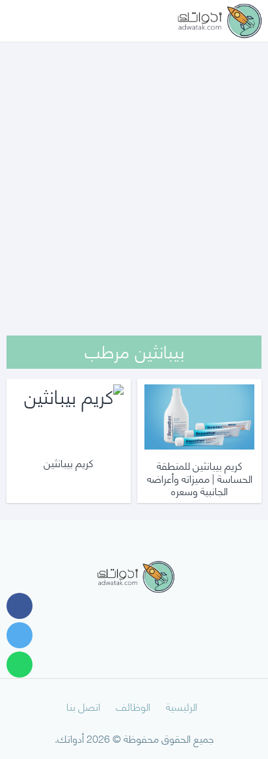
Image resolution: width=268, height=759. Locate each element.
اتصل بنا (83, 706)
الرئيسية (181, 706)
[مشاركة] (20, 606)
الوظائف (133, 706)
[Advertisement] (134, 172)
